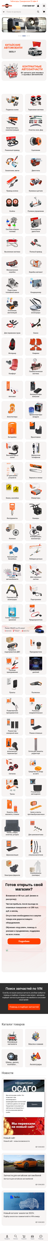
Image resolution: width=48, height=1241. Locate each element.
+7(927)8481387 (28, 6)
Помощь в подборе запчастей (24, 1007)
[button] (20, 35)
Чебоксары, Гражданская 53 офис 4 (24, 1)
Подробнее (24, 941)
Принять (34, 1104)
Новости (7, 1073)
